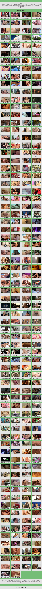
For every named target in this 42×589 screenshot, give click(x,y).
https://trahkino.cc (21, 7)
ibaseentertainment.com (22, 587)
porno (21, 3)
